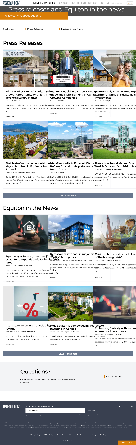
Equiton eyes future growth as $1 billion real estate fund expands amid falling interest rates (34, 259)
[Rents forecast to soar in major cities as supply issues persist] (79, 232)
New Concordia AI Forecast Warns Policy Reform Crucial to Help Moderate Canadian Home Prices (78, 166)
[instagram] (123, 406)
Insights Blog (47, 406)
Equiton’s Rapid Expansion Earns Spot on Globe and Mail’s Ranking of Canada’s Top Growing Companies (77, 94)
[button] (102, 3)
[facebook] (119, 406)
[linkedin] (132, 406)
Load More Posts (68, 195)
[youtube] (127, 406)
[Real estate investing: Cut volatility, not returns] (34, 303)
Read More (9, 116)
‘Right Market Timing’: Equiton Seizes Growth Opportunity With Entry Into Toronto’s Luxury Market (30, 94)
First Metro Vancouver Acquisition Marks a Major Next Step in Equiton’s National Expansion (33, 166)
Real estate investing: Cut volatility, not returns (31, 327)
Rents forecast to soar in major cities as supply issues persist (75, 255)
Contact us (25, 379)
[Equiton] (11, 2)
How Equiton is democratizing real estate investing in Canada (77, 327)
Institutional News (23, 172)
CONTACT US (127, 443)
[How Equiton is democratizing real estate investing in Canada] (79, 303)
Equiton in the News (25, 265)
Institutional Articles (85, 260)
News (21, 101)
